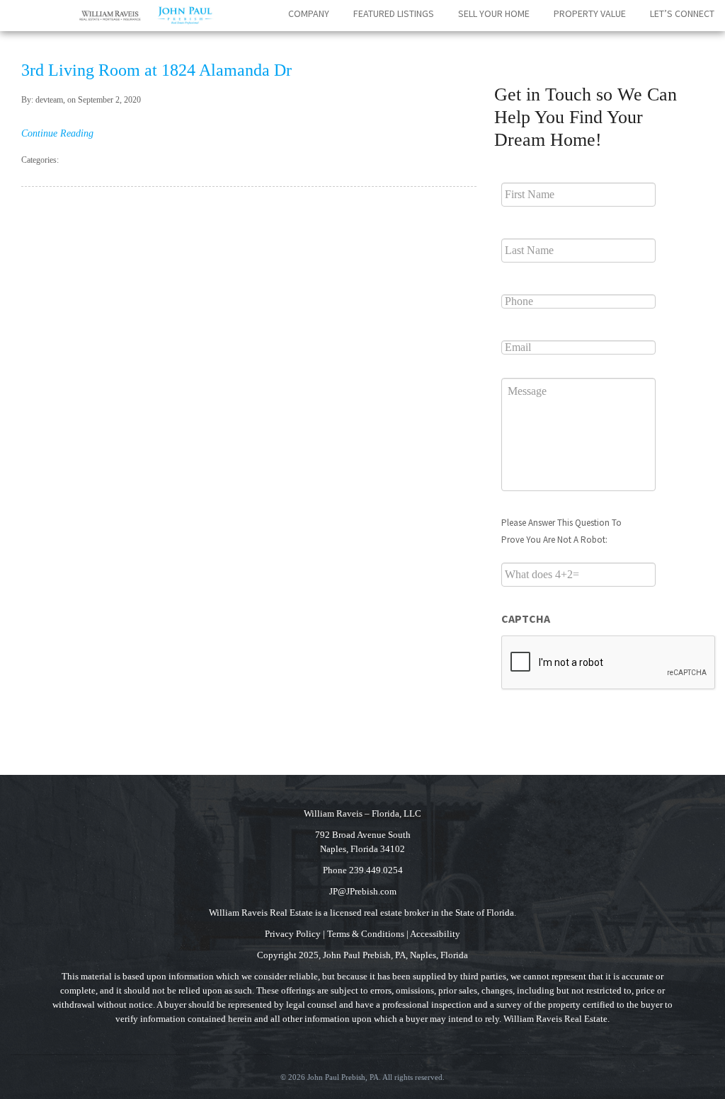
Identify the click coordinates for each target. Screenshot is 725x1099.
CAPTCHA (525, 618)
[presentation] (609, 663)
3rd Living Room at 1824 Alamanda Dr (156, 70)
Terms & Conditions (365, 933)
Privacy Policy (293, 933)
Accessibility (435, 933)
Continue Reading (57, 133)
